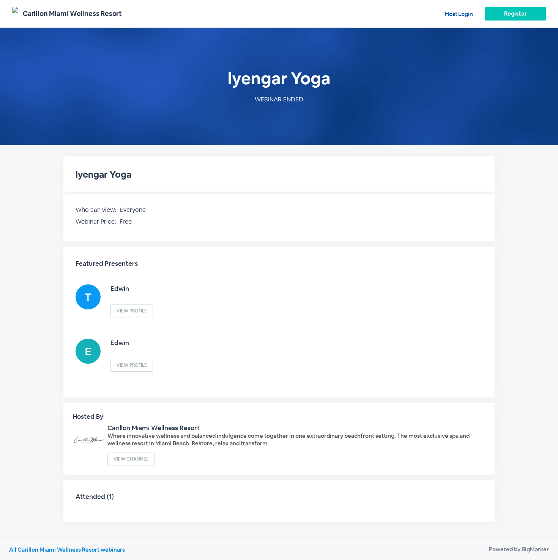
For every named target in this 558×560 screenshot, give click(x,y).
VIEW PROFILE (132, 311)
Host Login (459, 13)
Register (515, 13)
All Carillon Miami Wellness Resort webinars (67, 549)
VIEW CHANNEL (130, 459)
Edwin (119, 288)
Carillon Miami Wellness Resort (153, 428)
